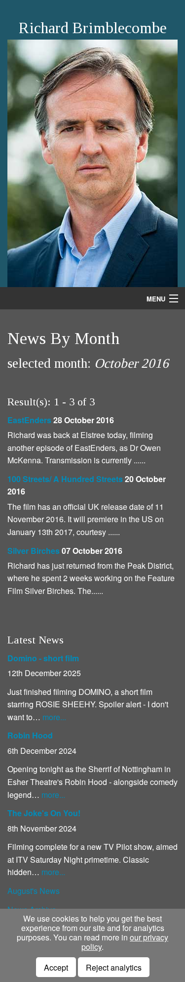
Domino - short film (43, 658)
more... (54, 717)
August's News (33, 890)
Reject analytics (114, 967)
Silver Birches (33, 550)
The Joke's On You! (43, 813)
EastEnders (29, 420)
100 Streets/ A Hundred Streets (65, 479)
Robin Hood (30, 735)
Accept (56, 967)
